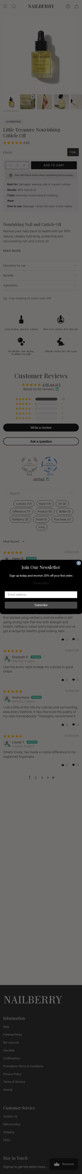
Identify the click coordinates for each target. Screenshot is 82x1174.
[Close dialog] (78, 563)
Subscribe (41, 605)
